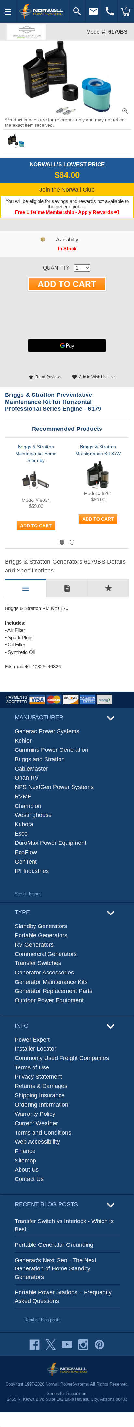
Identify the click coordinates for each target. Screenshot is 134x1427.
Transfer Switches (38, 963)
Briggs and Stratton (40, 759)
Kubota (24, 824)
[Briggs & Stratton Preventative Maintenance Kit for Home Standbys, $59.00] (36, 481)
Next (112, 542)
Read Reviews (44, 377)
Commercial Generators (46, 954)
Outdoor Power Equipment (49, 1000)
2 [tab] (72, 542)
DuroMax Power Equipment (50, 843)
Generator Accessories (44, 972)
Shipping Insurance (40, 1095)
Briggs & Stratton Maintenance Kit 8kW (98, 450)
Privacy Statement (38, 1076)
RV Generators (34, 944)
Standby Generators (41, 926)
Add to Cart (36, 525)
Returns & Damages (41, 1086)
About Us (27, 1169)
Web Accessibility (37, 1141)
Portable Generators (41, 935)
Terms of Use (32, 1067)
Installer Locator (35, 1048)
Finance (25, 1151)
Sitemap (25, 1160)
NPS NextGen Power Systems (54, 787)
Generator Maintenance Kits (51, 982)
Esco (21, 834)
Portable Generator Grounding (54, 1245)
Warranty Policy (35, 1114)
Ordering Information (41, 1105)
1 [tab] (62, 542)
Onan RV (27, 777)
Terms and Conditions (43, 1132)
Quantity (56, 268)
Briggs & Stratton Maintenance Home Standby (36, 453)
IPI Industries (32, 871)
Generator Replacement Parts (53, 991)
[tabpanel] (36, 490)
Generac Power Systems (47, 731)
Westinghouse (33, 815)
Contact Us (29, 1179)
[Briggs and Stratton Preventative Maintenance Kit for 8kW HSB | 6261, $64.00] (98, 474)
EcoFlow (26, 852)
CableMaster (31, 768)
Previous (27, 542)
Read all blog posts (42, 1319)
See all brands (28, 893)
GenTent (26, 861)
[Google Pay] (67, 345)
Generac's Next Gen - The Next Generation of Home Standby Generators (55, 1268)
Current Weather (36, 1123)
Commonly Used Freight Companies (62, 1058)
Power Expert (32, 1039)
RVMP (23, 796)
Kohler (23, 740)
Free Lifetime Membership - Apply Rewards (64, 212)
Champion (28, 806)
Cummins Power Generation (51, 750)
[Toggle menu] (8, 11)
